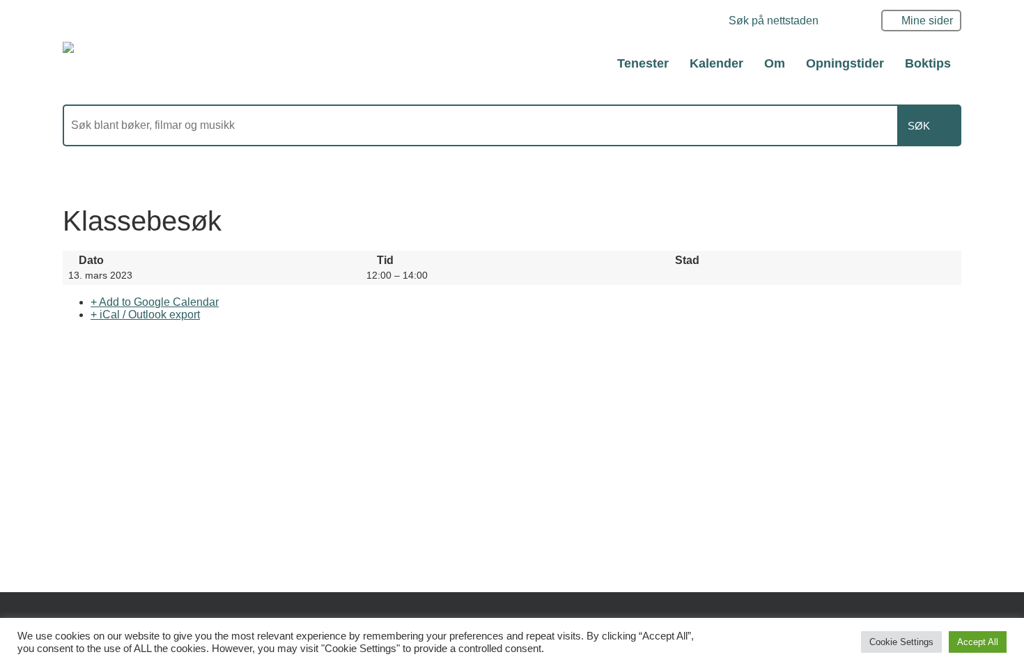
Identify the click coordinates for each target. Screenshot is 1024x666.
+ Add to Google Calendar (155, 302)
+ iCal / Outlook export (145, 314)
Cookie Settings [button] (901, 642)
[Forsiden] (139, 62)
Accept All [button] (977, 642)
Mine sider (927, 20)
